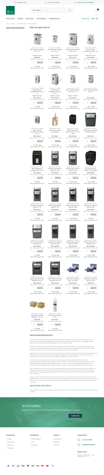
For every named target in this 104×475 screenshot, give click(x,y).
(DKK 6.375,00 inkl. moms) (91, 211)
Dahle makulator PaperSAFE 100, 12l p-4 (37, 50)
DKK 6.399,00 (37, 283)
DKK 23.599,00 (73, 246)
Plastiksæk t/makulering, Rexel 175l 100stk (72, 279)
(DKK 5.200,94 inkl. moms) (55, 99)
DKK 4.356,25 (72, 98)
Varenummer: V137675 (73, 128)
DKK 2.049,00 (72, 283)
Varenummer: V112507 (73, 277)
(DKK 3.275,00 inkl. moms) (73, 138)
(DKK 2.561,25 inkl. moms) (73, 285)
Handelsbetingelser (36, 439)
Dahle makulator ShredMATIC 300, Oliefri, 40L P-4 (55, 91)
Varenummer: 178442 (55, 128)
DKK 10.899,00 (55, 246)
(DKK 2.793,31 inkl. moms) (91, 59)
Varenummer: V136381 (55, 88)
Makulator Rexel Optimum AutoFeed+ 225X (37, 206)
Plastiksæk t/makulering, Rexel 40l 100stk (90, 279)
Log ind (84, 19)
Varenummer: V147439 (73, 88)
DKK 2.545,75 (72, 57)
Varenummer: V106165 (55, 314)
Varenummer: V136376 (90, 88)
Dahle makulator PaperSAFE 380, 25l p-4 (73, 50)
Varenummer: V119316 (55, 240)
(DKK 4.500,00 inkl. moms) (55, 211)
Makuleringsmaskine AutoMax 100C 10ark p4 (37, 169)
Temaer (20, 18)
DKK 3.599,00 (55, 173)
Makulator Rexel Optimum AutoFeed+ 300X (90, 206)
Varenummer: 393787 (90, 167)
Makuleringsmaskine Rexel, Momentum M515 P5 (55, 279)
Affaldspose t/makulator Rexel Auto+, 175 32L (37, 316)
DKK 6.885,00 (72, 210)
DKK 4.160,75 (55, 98)
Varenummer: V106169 (37, 314)
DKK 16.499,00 (91, 246)
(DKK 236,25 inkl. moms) (54, 138)
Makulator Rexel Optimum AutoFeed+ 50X (37, 243)
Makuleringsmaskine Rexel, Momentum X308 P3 (91, 131)
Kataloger (30, 18)
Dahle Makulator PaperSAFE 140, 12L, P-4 (55, 50)
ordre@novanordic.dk (88, 444)
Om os (32, 442)
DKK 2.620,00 (72, 136)
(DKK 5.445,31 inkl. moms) (73, 99)
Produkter (10, 18)
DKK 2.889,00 (90, 173)
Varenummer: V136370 (37, 48)
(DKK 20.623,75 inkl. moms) (90, 248)
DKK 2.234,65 (90, 57)
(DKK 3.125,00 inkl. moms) (73, 174)
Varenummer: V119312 (55, 167)
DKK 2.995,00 (37, 173)
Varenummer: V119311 (55, 204)
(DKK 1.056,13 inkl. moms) (55, 59)
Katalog (9, 439)
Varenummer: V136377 (73, 48)
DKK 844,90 (55, 57)
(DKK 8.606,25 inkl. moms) (73, 211)
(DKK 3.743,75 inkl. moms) (37, 174)
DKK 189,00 (55, 136)
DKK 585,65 (37, 57)
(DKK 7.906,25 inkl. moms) (55, 285)
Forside (7, 23)
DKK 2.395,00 (90, 98)
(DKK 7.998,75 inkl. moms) (37, 285)
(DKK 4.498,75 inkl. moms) (55, 174)
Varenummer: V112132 (55, 277)
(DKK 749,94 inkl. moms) (37, 321)
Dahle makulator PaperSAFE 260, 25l (90, 91)
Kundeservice (54, 18)
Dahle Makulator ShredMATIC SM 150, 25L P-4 (37, 91)
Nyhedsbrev (41, 18)
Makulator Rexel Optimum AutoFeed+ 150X (55, 206)
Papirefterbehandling (21, 23)
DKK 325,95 (55, 320)
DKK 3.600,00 (55, 210)
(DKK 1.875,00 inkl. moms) (37, 248)
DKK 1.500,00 (37, 246)
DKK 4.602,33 (37, 210)
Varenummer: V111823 (37, 167)
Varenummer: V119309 (37, 240)
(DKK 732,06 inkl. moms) (37, 59)
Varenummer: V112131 (37, 277)
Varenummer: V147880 (37, 88)
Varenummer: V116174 (90, 128)
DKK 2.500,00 (72, 173)
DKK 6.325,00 (55, 283)
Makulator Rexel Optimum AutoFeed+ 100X (72, 169)
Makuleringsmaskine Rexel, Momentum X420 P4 (37, 279)
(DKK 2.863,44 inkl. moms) (37, 99)
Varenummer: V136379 (90, 48)
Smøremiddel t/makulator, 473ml (55, 316)
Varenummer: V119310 (73, 167)
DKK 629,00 (90, 283)
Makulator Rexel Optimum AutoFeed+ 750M (72, 243)
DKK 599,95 (37, 320)
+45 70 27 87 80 (87, 440)
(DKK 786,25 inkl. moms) (90, 285)
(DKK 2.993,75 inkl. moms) (91, 99)
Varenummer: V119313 (37, 204)
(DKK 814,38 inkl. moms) (90, 138)
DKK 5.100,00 (90, 210)
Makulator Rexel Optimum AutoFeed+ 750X (90, 243)
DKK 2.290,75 (37, 98)
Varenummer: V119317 (90, 240)
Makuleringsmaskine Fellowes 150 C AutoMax (90, 169)
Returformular (10, 442)
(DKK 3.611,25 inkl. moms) (91, 174)
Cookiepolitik (34, 445)
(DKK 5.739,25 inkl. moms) (37, 138)
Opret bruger (10, 448)
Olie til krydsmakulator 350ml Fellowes (55, 131)
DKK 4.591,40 (37, 136)
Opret (93, 19)
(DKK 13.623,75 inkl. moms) (55, 248)
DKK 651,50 (90, 136)
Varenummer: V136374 (55, 48)
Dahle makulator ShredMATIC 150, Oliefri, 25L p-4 (37, 132)
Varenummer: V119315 (73, 204)
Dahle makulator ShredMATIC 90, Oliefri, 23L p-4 (90, 51)
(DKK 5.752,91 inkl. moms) (37, 211)
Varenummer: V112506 (90, 277)
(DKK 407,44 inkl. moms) (54, 321)
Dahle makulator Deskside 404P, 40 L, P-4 (73, 91)
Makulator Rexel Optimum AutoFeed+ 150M (55, 169)
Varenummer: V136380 (37, 128)
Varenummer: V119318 (73, 240)
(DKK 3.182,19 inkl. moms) (73, 59)
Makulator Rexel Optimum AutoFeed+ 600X (55, 243)
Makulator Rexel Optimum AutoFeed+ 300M (72, 206)
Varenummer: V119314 (90, 204)
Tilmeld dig (75, 416)
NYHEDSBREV (31, 406)
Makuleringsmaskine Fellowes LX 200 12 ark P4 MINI (73, 132)
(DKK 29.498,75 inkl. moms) (72, 248)
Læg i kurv (40, 62)
